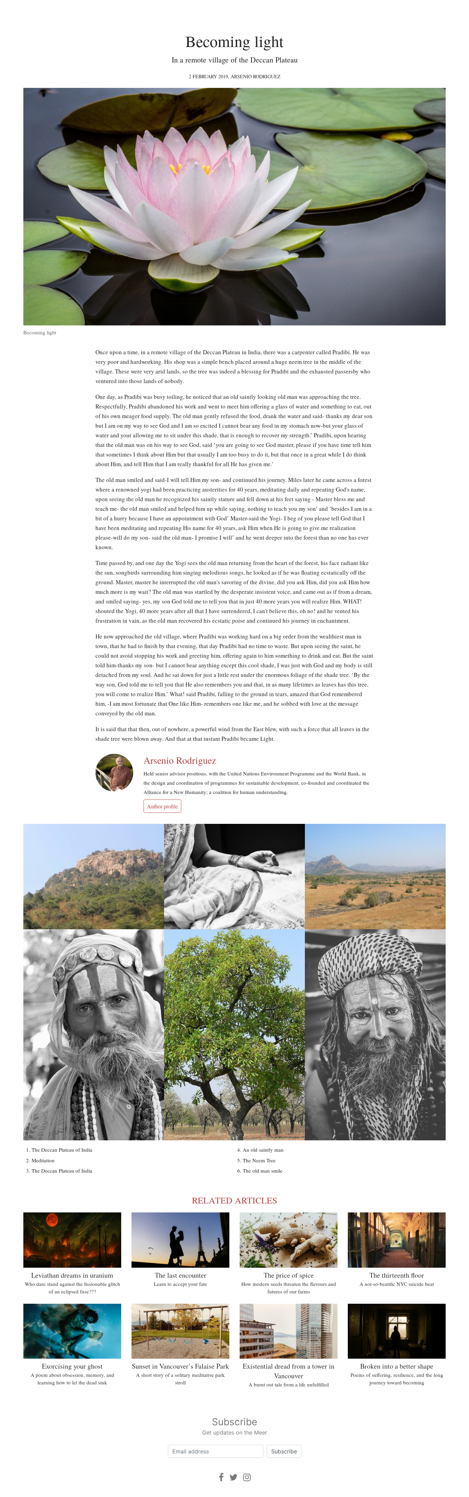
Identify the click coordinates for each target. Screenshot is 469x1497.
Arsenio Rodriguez (256, 76)
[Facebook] (221, 1477)
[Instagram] (246, 1477)
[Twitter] (233, 1477)
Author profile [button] (162, 806)
